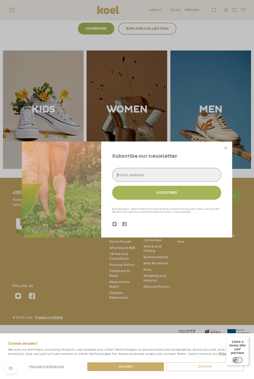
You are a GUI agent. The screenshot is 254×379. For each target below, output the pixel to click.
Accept (125, 366)
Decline (205, 366)
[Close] (225, 147)
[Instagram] (114, 224)
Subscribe (166, 192)
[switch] (238, 360)
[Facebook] (124, 224)
